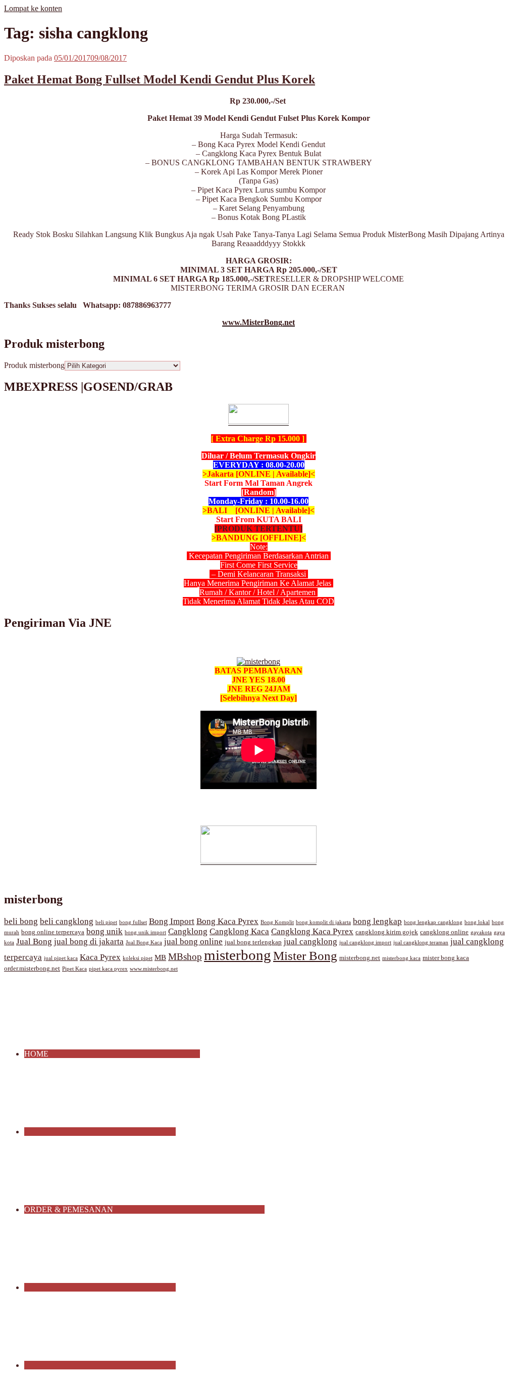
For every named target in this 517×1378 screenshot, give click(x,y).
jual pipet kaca (61, 958)
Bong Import (171, 921)
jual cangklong (310, 941)
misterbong (237, 955)
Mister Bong (305, 955)
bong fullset (133, 922)
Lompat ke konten (33, 8)
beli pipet (106, 922)
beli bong (21, 921)
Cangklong (188, 931)
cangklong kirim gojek (386, 932)
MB (160, 957)
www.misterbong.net (154, 969)
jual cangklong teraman (420, 942)
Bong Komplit (277, 922)
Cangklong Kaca (239, 931)
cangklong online (444, 932)
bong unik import (145, 932)
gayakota (481, 932)
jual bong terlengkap (253, 942)
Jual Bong (34, 941)
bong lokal (477, 922)
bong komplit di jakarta (323, 922)
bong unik (104, 931)
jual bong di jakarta (89, 941)
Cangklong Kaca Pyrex (312, 931)
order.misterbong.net (32, 968)
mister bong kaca (446, 957)
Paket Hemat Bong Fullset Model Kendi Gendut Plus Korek (159, 79)
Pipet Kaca (74, 969)
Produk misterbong (34, 365)
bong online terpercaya (52, 932)
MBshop (185, 956)
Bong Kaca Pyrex (227, 921)
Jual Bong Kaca (144, 942)
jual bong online (193, 941)
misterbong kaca (401, 958)
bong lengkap (377, 921)
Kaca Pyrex (100, 957)
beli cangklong (66, 921)
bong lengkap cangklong (433, 922)
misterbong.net (359, 957)
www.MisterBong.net (258, 322)
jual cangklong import (365, 942)
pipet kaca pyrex (108, 969)
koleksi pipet (137, 958)
